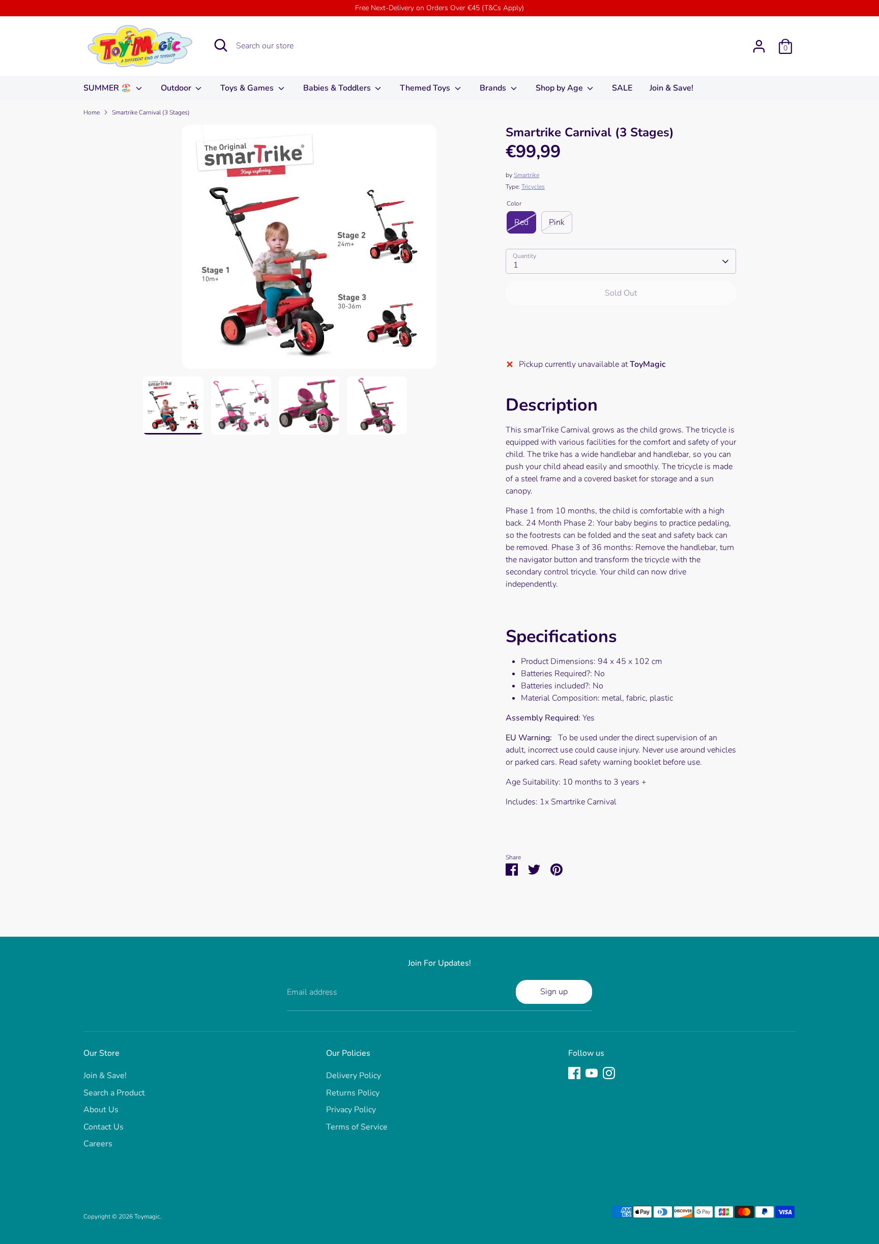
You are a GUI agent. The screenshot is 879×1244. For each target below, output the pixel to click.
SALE (622, 88)
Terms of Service (357, 1127)
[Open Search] (221, 45)
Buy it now (620, 323)
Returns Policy (352, 1092)
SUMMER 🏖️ (108, 88)
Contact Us (103, 1127)
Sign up (554, 991)
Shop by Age (560, 88)
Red (521, 222)
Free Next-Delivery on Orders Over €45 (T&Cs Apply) (439, 8)
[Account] (759, 46)
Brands (494, 88)
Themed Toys (426, 88)
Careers (97, 1143)
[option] (309, 251)
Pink (557, 222)
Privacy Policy (351, 1109)
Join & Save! (671, 88)
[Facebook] (574, 1073)
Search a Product (114, 1092)
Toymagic (147, 1216)
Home (91, 112)
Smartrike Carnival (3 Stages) (151, 112)
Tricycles (533, 187)
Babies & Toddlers (338, 88)
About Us (101, 1109)
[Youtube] (591, 1073)
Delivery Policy (353, 1075)
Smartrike (526, 175)
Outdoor (177, 88)
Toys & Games (248, 88)
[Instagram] (609, 1073)
